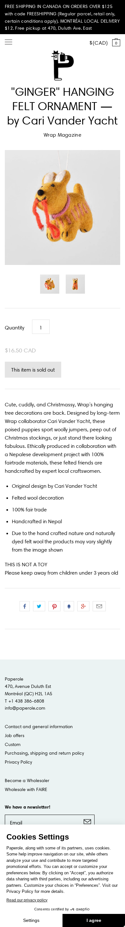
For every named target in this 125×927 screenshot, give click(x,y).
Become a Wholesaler (27, 780)
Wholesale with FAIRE (26, 789)
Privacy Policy (18, 762)
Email (99, 606)
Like (25, 606)
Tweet (39, 606)
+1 (83, 606)
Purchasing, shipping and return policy (44, 753)
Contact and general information (39, 726)
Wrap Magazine (62, 135)
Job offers (14, 735)
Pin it (54, 606)
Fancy (69, 606)
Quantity (14, 327)
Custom (13, 744)
